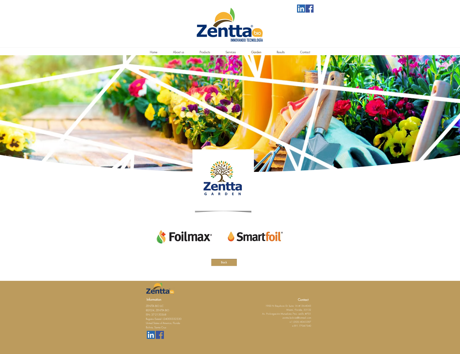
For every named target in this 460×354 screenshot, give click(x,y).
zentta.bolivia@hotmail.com (296, 317)
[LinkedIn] (301, 8)
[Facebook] (309, 8)
